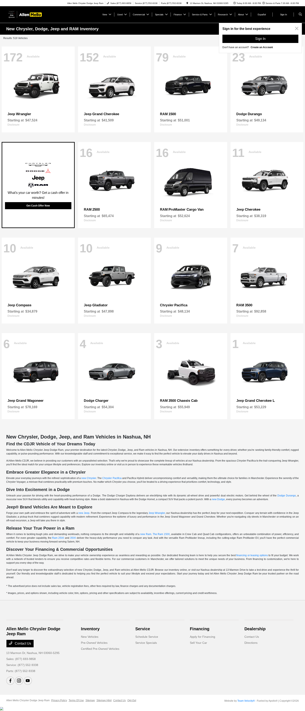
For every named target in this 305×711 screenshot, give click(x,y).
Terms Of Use (76, 700)
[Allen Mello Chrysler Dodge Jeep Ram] (25, 14)
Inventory (90, 629)
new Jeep (83, 513)
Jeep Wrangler (157, 513)
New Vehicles (89, 636)
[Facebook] (10, 681)
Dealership (255, 629)
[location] (187, 3)
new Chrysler (88, 478)
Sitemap (90, 700)
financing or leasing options (252, 555)
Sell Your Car (198, 642)
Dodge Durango (286, 495)
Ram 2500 (58, 537)
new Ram (145, 534)
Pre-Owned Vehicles (94, 642)
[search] (300, 14)
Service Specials (146, 642)
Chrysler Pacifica (111, 478)
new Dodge (218, 499)
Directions (250, 642)
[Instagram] (19, 681)
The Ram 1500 (161, 534)
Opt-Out (131, 700)
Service (142, 629)
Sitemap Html (104, 700)
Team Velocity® (246, 700)
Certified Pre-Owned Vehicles (100, 648)
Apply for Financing (202, 636)
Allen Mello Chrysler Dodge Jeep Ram (28, 700)
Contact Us (22, 643)
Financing (199, 629)
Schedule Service (146, 636)
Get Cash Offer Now (38, 205)
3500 (73, 537)
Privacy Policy (59, 700)
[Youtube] (28, 681)
